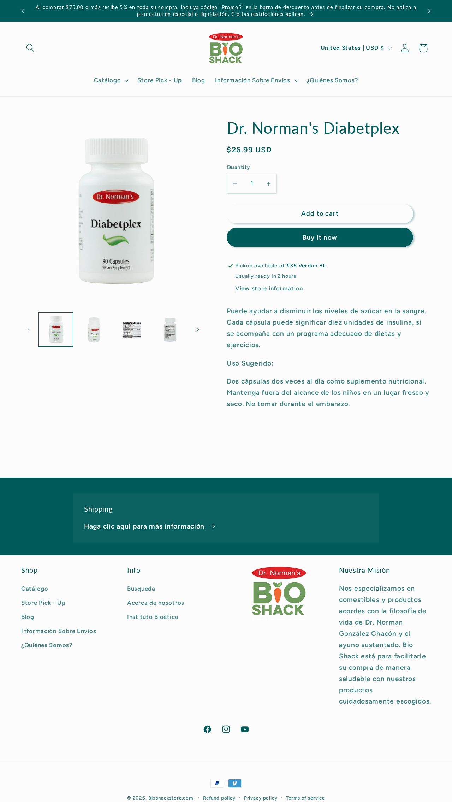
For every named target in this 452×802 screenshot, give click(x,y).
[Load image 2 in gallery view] (94, 329)
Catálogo (34, 588)
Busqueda (141, 588)
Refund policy (219, 798)
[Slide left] (29, 329)
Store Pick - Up (43, 602)
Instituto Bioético (153, 616)
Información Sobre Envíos (58, 630)
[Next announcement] (429, 11)
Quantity (238, 167)
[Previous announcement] (22, 11)
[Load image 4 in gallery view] (170, 329)
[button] (30, 48)
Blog (27, 616)
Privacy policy (261, 798)
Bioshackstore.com (170, 798)
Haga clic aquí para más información (144, 526)
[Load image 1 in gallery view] (56, 329)
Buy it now (320, 237)
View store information (269, 288)
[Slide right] (198, 329)
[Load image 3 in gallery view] (132, 329)
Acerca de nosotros (155, 602)
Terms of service (305, 798)
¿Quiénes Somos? (47, 645)
